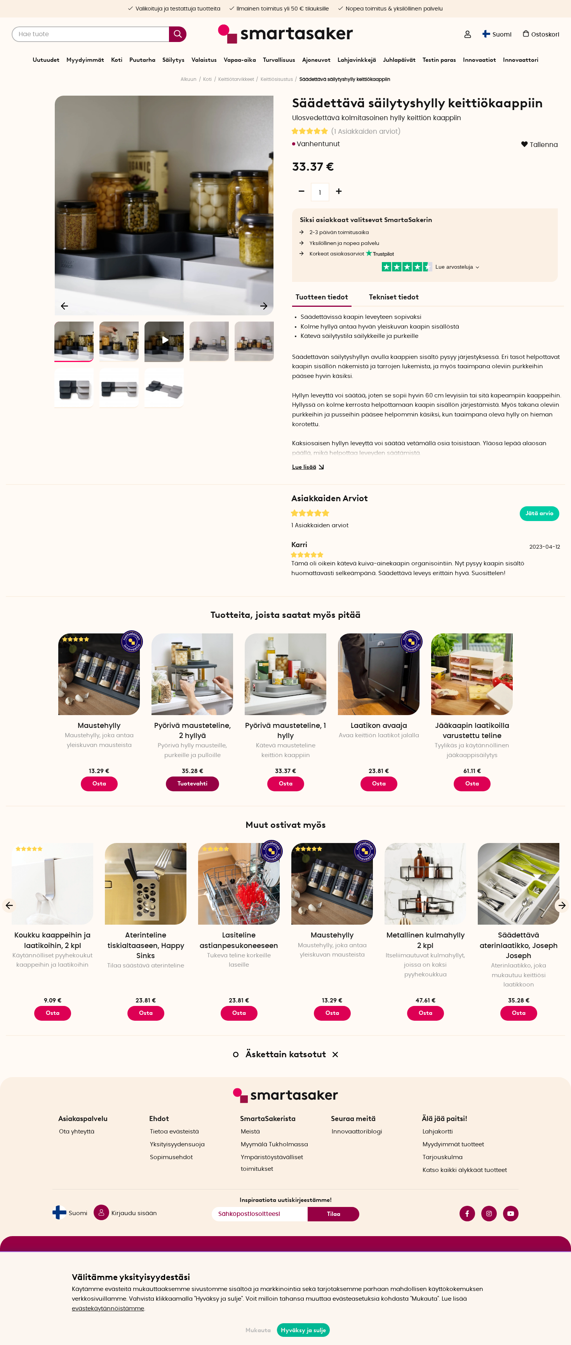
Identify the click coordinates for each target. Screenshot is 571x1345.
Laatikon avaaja (379, 725)
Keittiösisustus (277, 79)
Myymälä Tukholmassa (274, 1144)
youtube (508, 1213)
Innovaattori (520, 59)
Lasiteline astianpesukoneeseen (239, 940)
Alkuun (189, 79)
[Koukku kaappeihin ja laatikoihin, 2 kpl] (52, 884)
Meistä (250, 1132)
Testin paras (439, 59)
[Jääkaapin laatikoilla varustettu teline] (472, 674)
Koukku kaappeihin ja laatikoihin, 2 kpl (52, 940)
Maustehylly (99, 725)
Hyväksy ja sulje (303, 1330)
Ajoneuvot (316, 59)
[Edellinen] (64, 305)
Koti (116, 59)
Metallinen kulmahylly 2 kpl (425, 940)
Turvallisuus (279, 59)
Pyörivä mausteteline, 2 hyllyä (192, 731)
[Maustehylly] (99, 674)
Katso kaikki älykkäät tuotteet (465, 1170)
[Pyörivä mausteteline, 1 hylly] (285, 674)
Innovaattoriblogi (357, 1132)
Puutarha (142, 59)
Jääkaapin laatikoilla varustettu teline (472, 731)
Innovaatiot (479, 59)
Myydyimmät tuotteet (453, 1144)
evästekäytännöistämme (108, 1309)
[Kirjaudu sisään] (468, 35)
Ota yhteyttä (76, 1132)
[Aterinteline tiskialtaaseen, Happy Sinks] (145, 884)
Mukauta (258, 1330)
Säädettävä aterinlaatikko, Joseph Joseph (519, 945)
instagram (486, 1213)
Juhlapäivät (399, 59)
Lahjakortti (438, 1132)
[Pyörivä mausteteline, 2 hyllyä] (192, 674)
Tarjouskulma (443, 1157)
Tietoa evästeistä (174, 1132)
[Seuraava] (263, 305)
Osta (99, 783)
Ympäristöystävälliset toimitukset (272, 1163)
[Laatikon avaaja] (379, 674)
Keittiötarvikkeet (236, 79)
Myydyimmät (85, 59)
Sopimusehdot (171, 1157)
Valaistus (204, 59)
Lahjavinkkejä (357, 59)
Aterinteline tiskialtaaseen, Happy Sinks (146, 945)
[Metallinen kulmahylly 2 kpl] (425, 884)
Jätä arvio (540, 513)
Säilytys (173, 59)
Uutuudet (46, 59)
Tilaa (333, 1213)
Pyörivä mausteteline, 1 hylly (285, 731)
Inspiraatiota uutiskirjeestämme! (286, 1199)
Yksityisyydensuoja (177, 1144)
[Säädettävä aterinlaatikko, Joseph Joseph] (518, 884)
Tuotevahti (192, 783)
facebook (464, 1213)
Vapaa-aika (240, 59)
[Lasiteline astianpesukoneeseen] (239, 884)
